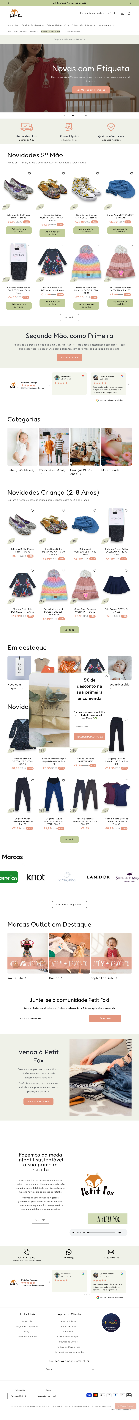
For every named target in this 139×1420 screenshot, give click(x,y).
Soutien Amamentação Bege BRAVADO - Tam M (54, 763)
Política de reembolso (122, 1410)
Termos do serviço (81, 1410)
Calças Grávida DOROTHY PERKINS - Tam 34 (23, 823)
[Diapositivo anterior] (52, 116)
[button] (32, 25)
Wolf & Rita (15, 979)
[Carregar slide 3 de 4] (68, 115)
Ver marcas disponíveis (69, 906)
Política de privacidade (101, 1410)
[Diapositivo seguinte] (80, 116)
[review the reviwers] (83, 377)
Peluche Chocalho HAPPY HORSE (85, 761)
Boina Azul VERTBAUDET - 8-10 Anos (120, 216)
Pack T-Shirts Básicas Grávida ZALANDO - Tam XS (116, 823)
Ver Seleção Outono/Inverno (48, 89)
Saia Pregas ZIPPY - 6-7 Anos (116, 612)
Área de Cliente (68, 1324)
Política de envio (64, 1410)
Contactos (68, 1334)
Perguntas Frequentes (26, 1329)
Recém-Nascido (119, 686)
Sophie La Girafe (102, 979)
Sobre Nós (41, 1221)
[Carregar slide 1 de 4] (59, 115)
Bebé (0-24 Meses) (20, 471)
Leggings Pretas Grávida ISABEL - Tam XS (116, 763)
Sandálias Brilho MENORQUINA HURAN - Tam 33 (52, 218)
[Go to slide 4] (86, 398)
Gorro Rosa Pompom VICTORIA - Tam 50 (120, 289)
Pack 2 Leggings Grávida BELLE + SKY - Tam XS (85, 823)
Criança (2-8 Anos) (52, 471)
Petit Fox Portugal (26, 1410)
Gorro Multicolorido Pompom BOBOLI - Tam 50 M (86, 290)
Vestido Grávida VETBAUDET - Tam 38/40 (22, 763)
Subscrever (105, 1020)
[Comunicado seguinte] (131, 3)
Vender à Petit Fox (38, 1103)
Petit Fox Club (68, 1329)
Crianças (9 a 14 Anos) (81, 473)
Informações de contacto (121, 1413)
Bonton (54, 979)
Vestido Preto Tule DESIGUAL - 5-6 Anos (52, 289)
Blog (26, 1334)
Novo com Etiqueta (14, 688)
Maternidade (110, 471)
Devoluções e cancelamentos (69, 1355)
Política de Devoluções (68, 1350)
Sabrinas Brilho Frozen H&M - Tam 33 (19, 216)
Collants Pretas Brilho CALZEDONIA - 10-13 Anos (18, 290)
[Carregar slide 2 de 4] (64, 115)
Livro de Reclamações (68, 1339)
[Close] (106, 676)
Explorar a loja (69, 357)
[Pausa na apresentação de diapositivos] (87, 116)
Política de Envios (68, 1345)
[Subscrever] (93, 1372)
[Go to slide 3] (84, 398)
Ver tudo (69, 317)
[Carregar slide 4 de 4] (73, 115)
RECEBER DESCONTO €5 (90, 736)
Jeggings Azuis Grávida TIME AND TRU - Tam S (54, 823)
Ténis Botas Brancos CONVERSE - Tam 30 (86, 216)
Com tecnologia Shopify (44, 1410)
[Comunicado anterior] (8, 3)
